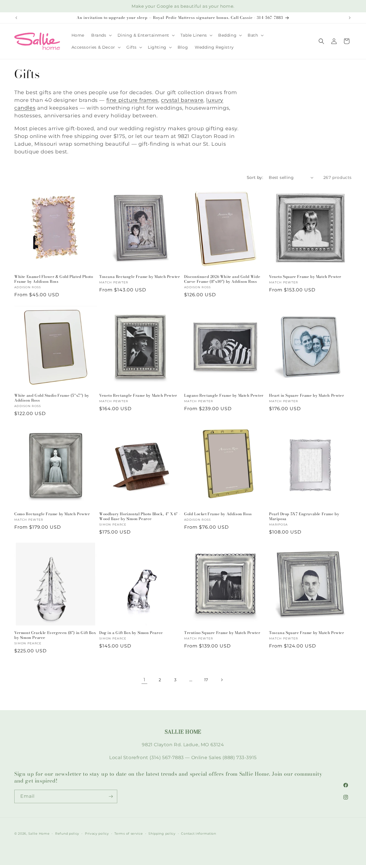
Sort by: (255, 177)
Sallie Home (39, 834)
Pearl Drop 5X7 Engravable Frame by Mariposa (304, 516)
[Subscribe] (110, 796)
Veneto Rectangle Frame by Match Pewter (138, 395)
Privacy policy (97, 833)
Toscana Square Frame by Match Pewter (306, 632)
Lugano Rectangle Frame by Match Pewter (224, 395)
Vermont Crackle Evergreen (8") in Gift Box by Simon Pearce (55, 635)
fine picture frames (132, 100)
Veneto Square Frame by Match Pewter (305, 276)
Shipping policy (162, 833)
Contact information (198, 833)
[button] (101, 35)
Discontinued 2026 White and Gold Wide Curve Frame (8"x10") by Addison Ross (222, 279)
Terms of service (128, 833)
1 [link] (145, 679)
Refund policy (67, 833)
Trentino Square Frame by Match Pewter (222, 632)
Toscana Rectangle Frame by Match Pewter (139, 276)
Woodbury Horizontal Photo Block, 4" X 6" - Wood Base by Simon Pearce (139, 516)
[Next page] (221, 680)
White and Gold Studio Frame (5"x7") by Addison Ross (51, 398)
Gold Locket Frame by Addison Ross (218, 514)
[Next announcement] (349, 17)
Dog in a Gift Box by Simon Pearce (131, 632)
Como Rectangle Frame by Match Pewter (52, 514)
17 (206, 679)
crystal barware (182, 100)
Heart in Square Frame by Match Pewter (306, 395)
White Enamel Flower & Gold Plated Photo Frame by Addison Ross (53, 279)
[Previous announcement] (16, 17)
